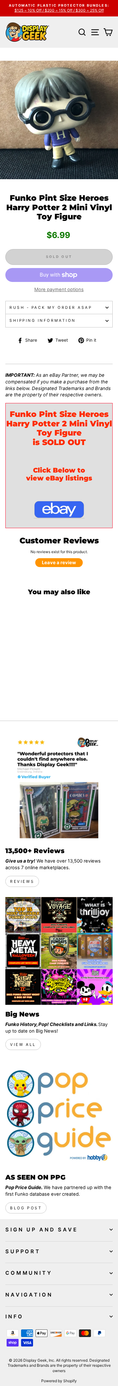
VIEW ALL (23, 1044)
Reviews (22, 881)
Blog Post (26, 1208)
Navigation (29, 1294)
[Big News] (59, 951)
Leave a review (59, 562)
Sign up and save (41, 1229)
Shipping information (42, 320)
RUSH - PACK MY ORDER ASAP (50, 307)
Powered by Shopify (59, 1380)
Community (28, 1273)
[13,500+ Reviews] (59, 787)
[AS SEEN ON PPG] (59, 1114)
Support (23, 1251)
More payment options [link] (59, 289)
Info (14, 1316)
